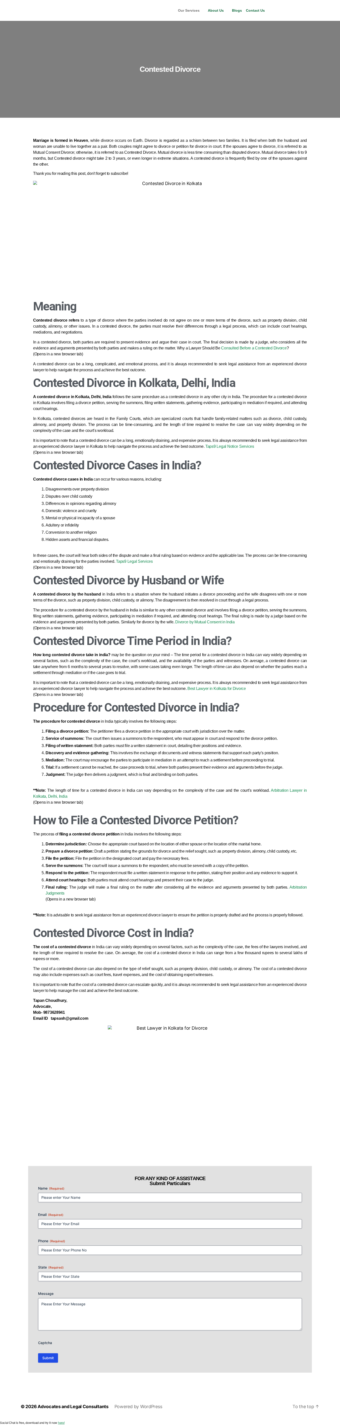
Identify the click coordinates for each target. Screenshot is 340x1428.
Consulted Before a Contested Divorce (253, 348)
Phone (51, 1241)
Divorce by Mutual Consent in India (205, 622)
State (51, 1267)
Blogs (237, 10)
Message (46, 1293)
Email (50, 1214)
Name (51, 1188)
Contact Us (255, 10)
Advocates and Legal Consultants (73, 1406)
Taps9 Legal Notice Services (229, 446)
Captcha (45, 1343)
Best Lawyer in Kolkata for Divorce (216, 688)
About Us (216, 10)
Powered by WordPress (138, 1406)
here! (61, 1423)
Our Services (189, 10)
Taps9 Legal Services (134, 561)
